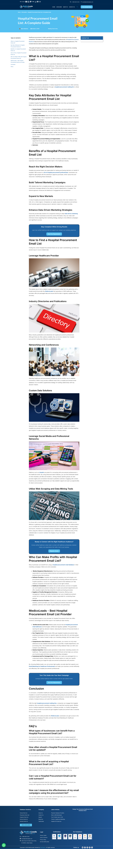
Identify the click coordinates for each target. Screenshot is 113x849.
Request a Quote (54, 551)
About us (65, 6)
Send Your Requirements (54, 234)
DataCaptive (43, 847)
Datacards (59, 6)
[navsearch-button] (78, 7)
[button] (4, 845)
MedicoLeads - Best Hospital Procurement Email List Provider (18, 61)
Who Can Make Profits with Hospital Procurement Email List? (18, 57)
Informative (24, 12)
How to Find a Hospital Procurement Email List (18, 53)
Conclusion (13, 64)
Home (53, 6)
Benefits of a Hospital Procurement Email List (18, 49)
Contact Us (72, 6)
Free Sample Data (86, 7)
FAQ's (12, 66)
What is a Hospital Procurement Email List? (17, 42)
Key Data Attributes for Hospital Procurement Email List (18, 46)
